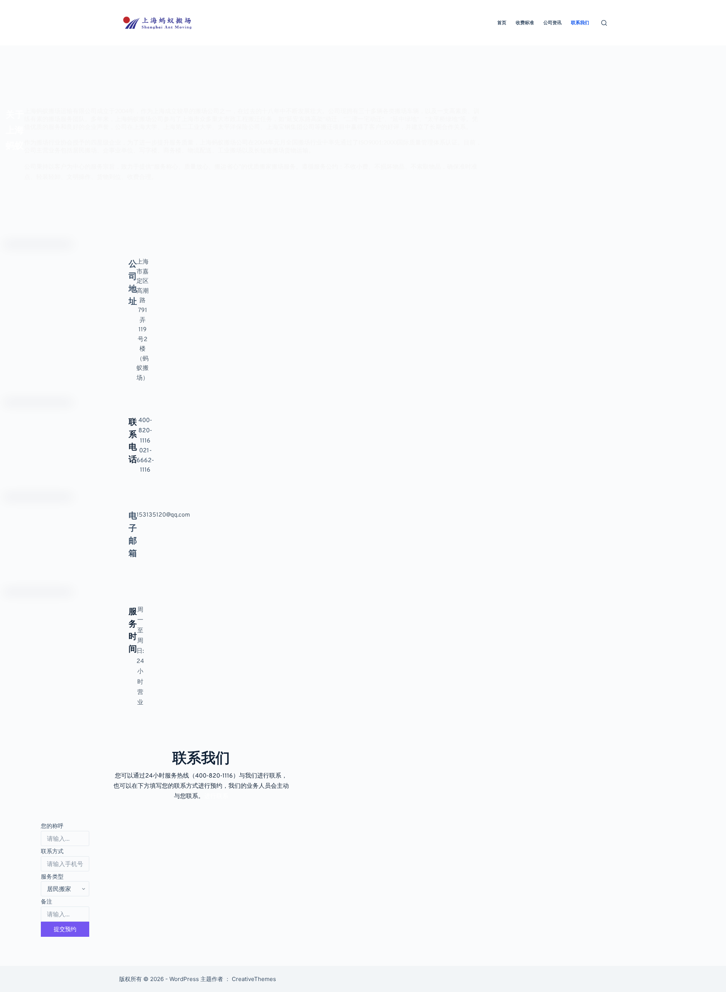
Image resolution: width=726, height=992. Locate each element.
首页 (501, 22)
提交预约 (65, 929)
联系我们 (580, 22)
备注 (46, 901)
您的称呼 (52, 825)
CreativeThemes (254, 979)
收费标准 (525, 22)
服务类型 (52, 876)
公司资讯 (552, 22)
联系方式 (52, 851)
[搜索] (604, 23)
